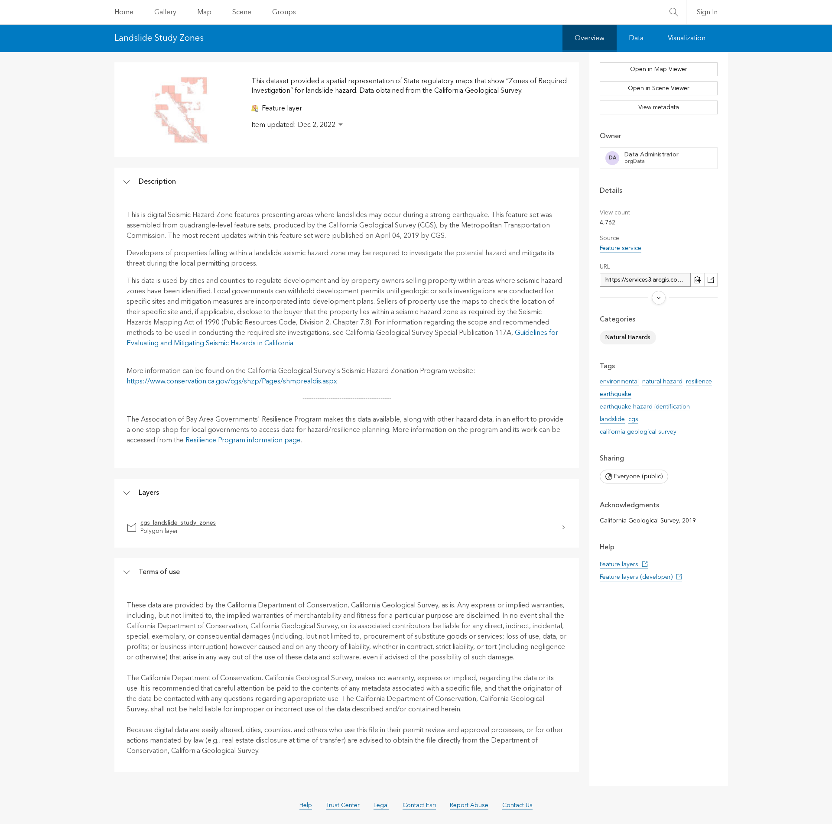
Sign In (707, 12)
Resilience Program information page (243, 440)
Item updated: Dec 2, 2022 (293, 125)
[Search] (674, 12)
